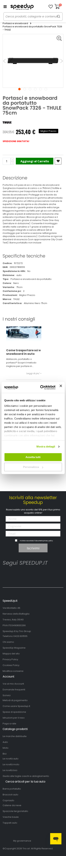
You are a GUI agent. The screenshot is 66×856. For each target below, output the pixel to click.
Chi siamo (8, 642)
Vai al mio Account (13, 683)
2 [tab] (24, 89)
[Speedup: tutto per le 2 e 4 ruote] (22, 7)
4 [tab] (35, 89)
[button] (51, 7)
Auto (5, 742)
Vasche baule (11, 817)
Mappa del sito (11, 653)
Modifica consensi (13, 671)
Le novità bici (10, 770)
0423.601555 (20, 636)
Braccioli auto (10, 794)
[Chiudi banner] (60, 387)
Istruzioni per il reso (14, 717)
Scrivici (7, 695)
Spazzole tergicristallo (15, 811)
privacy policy (48, 541)
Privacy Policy (10, 659)
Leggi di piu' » (33, 373)
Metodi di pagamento (15, 700)
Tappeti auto (10, 822)
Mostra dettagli (45, 446)
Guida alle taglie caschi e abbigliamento (26, 776)
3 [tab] (30, 89)
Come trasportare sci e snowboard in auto (23, 352)
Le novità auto (10, 758)
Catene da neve (12, 805)
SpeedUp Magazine (14, 647)
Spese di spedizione (14, 712)
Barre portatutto (12, 788)
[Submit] (58, 16)
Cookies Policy (11, 665)
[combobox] (33, 16)
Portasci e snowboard (15, 23)
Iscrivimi (33, 548)
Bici (5, 753)
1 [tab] (19, 89)
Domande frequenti (14, 689)
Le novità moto (11, 764)
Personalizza (31, 466)
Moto (5, 748)
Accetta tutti (33, 457)
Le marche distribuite (15, 736)
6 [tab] (46, 89)
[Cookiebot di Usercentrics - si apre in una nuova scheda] (41, 387)
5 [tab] (40, 89)
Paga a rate (9, 723)
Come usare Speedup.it (16, 706)
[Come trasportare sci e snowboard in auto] (23, 336)
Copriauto (8, 800)
